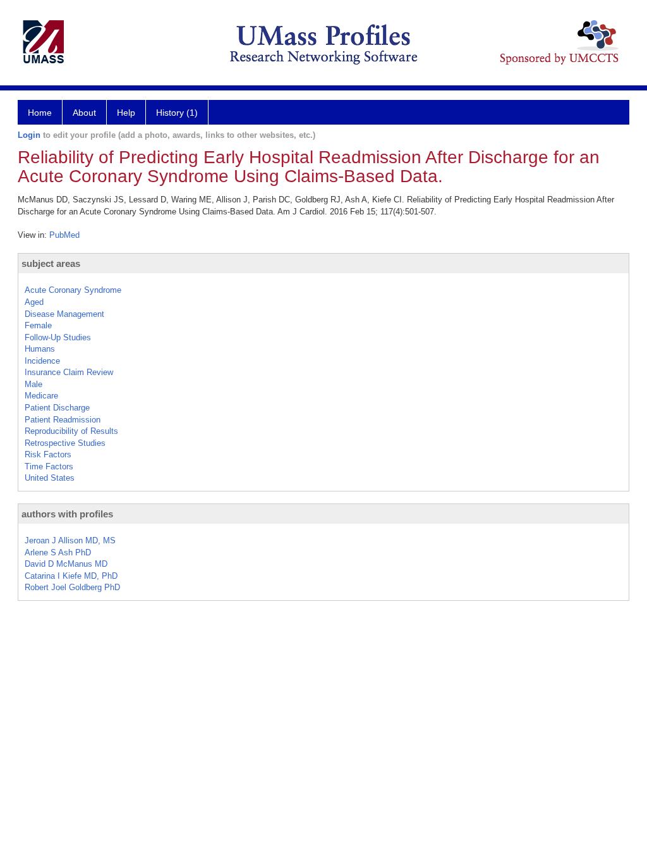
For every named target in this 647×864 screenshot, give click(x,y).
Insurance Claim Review (69, 372)
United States (50, 478)
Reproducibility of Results (71, 431)
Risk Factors (48, 454)
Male (33, 384)
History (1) (177, 113)
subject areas (50, 263)
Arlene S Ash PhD (58, 552)
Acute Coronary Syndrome (73, 290)
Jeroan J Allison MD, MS (70, 540)
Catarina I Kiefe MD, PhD (71, 576)
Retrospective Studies (65, 443)
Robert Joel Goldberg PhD (72, 587)
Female (38, 325)
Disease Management (64, 314)
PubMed (64, 235)
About (84, 113)
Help (126, 113)
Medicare (41, 395)
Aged (34, 302)
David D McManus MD (66, 564)
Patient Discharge (57, 407)
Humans (40, 349)
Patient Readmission (62, 419)
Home (40, 113)
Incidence (42, 361)
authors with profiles (67, 514)
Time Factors (49, 466)
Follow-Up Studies (58, 337)
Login (29, 135)
